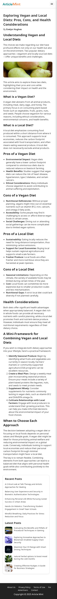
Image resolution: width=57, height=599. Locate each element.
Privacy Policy (24, 587)
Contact (34, 590)
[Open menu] (51, 3)
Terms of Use (39, 587)
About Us (11, 587)
